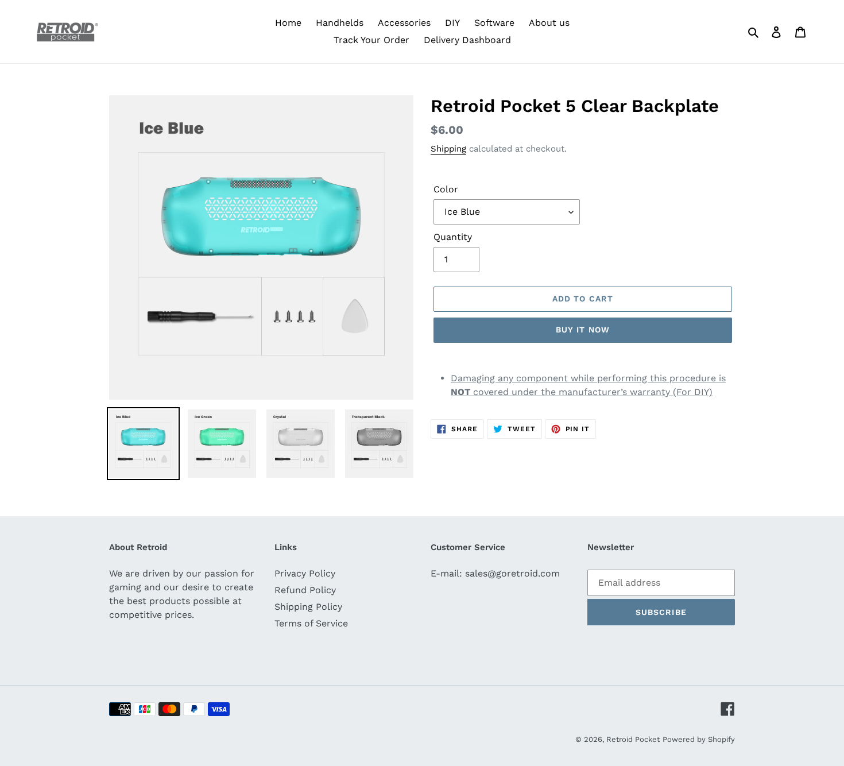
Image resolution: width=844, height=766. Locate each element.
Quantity (452, 236)
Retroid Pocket (633, 739)
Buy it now (583, 329)
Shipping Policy (308, 606)
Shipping (448, 149)
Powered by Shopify (699, 739)
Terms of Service (311, 623)
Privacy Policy (304, 573)
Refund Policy (305, 590)
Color (445, 189)
